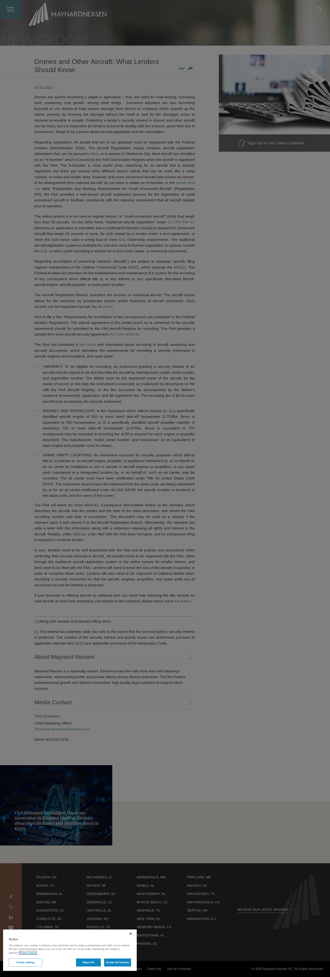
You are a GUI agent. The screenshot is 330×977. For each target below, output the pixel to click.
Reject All (88, 962)
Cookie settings (25, 962)
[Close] (130, 933)
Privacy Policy (27, 952)
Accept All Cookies (117, 962)
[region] (70, 950)
